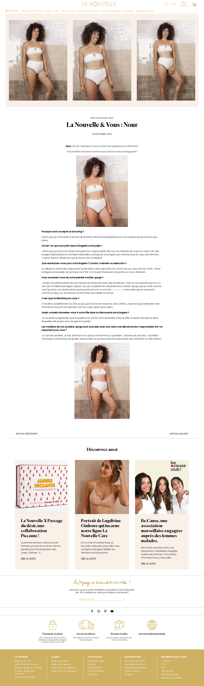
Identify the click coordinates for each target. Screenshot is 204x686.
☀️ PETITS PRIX (12, 11)
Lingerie (48, 11)
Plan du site (167, 670)
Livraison (129, 674)
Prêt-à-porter (68, 11)
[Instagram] (98, 611)
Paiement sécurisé (52, 634)
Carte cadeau (132, 670)
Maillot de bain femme (26, 664)
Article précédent (27, 433)
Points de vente (96, 670)
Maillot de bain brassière (63, 670)
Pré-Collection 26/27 (31, 11)
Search (166, 4)
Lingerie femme (23, 660)
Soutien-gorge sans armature (25, 672)
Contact (165, 660)
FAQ (163, 667)
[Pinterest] (105, 611)
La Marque (128, 11)
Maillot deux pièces (61, 664)
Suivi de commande (135, 660)
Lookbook (93, 674)
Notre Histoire (95, 667)
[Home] (102, 4)
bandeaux (117, 289)
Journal (91, 664)
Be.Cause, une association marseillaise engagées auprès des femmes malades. (161, 531)
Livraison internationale (152, 634)
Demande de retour (135, 664)
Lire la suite (28, 558)
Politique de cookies (171, 677)
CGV (163, 664)
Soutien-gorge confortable (28, 667)
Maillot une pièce (60, 660)
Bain (57, 11)
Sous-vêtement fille (25, 677)
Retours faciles (119, 634)
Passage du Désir (145, 11)
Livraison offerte (86, 634)
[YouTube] (112, 611)
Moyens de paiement (136, 667)
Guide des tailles (96, 660)
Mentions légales (170, 674)
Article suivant (179, 433)
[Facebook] (92, 611)
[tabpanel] (52, 633)
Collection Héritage (111, 11)
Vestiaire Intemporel (88, 11)
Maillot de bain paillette (63, 667)
